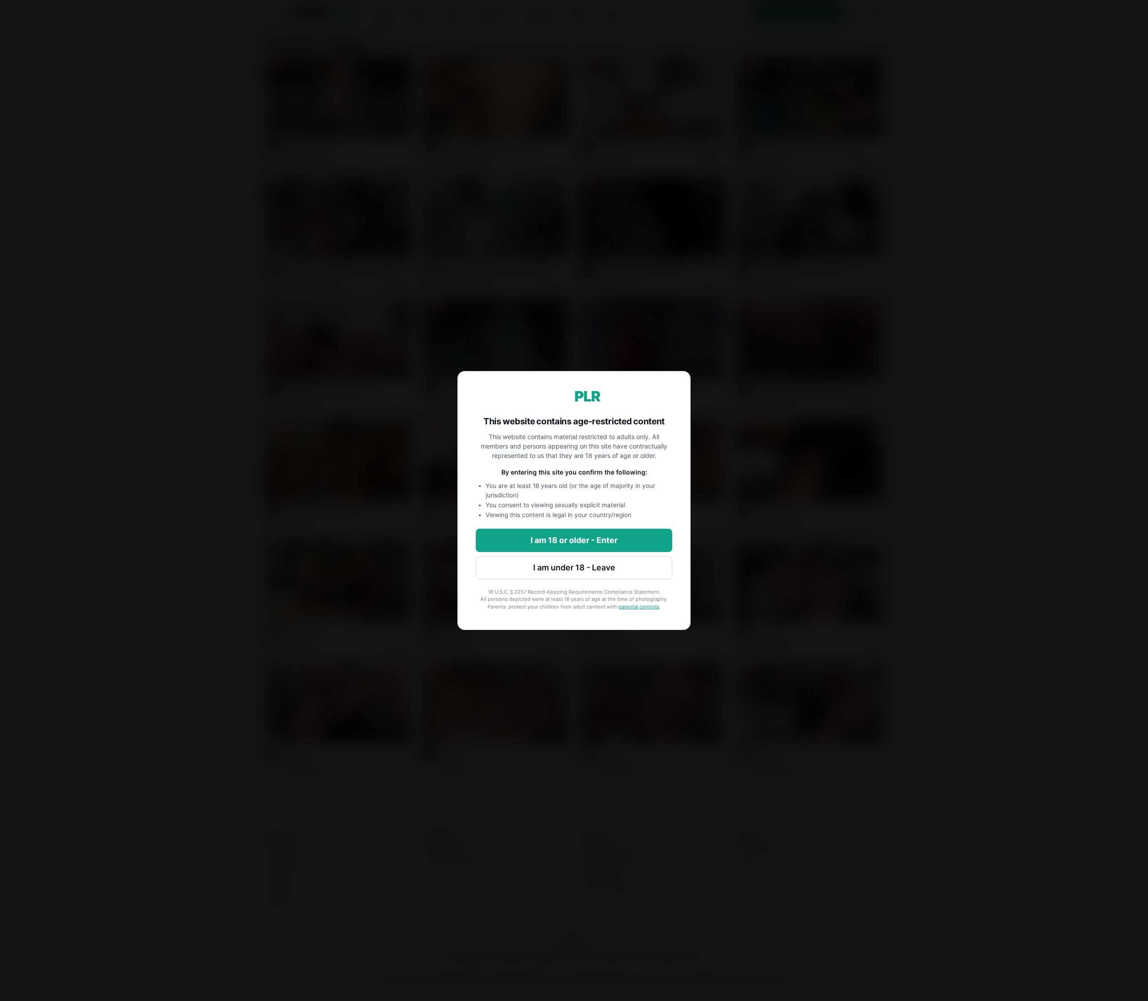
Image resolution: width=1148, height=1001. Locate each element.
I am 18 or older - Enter (574, 540)
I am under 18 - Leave (574, 567)
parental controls (638, 607)
